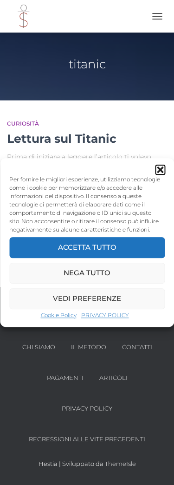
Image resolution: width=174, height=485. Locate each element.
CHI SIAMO (38, 347)
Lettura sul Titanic (61, 139)
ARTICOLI (113, 377)
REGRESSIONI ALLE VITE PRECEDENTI (87, 439)
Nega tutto (87, 272)
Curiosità (23, 123)
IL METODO (88, 347)
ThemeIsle (120, 463)
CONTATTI (137, 347)
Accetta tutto (87, 247)
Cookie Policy (59, 315)
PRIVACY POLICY (105, 315)
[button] (160, 169)
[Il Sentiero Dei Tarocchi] (26, 16)
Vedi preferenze (87, 298)
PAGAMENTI (65, 377)
